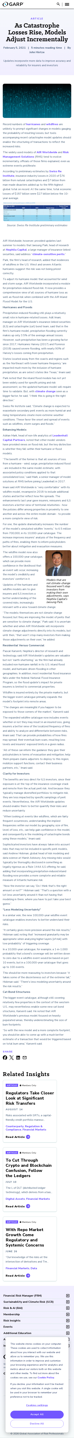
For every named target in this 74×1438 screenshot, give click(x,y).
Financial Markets (34, 1130)
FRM (22, 1296)
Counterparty (15, 1126)
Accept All (37, 1414)
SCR (28, 1302)
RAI (13, 1308)
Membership (11, 1314)
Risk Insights (11, 1320)
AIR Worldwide (47, 152)
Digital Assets (15, 1199)
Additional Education (17, 1333)
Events (8, 1327)
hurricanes (33, 124)
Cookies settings (37, 1405)
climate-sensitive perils (48, 254)
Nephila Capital (16, 250)
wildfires (52, 124)
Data (34, 1268)
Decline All (37, 1423)
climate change (45, 391)
